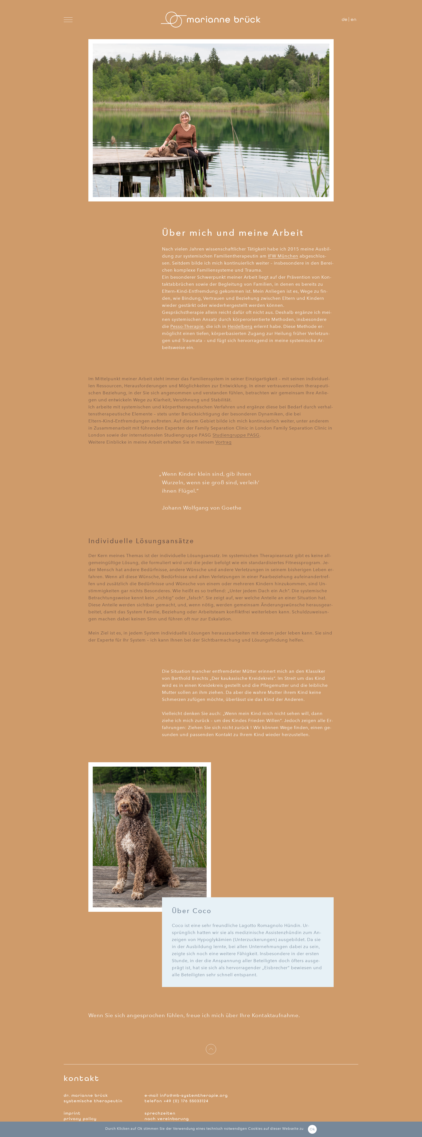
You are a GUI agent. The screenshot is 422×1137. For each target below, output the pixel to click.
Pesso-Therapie (187, 326)
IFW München (283, 256)
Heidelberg (240, 326)
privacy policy (80, 1118)
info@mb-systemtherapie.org (194, 1095)
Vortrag (223, 442)
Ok (312, 1129)
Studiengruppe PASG (236, 435)
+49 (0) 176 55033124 (186, 1101)
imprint (72, 1113)
